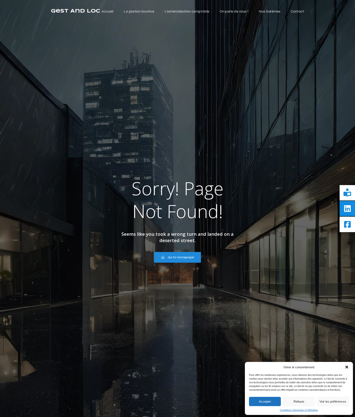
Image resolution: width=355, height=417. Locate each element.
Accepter (265, 401)
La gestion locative (139, 11)
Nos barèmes (269, 11)
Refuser (299, 401)
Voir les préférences (332, 401)
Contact (297, 11)
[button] (347, 367)
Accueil (107, 11)
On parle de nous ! (234, 11)
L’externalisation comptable (187, 11)
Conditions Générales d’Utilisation (299, 410)
